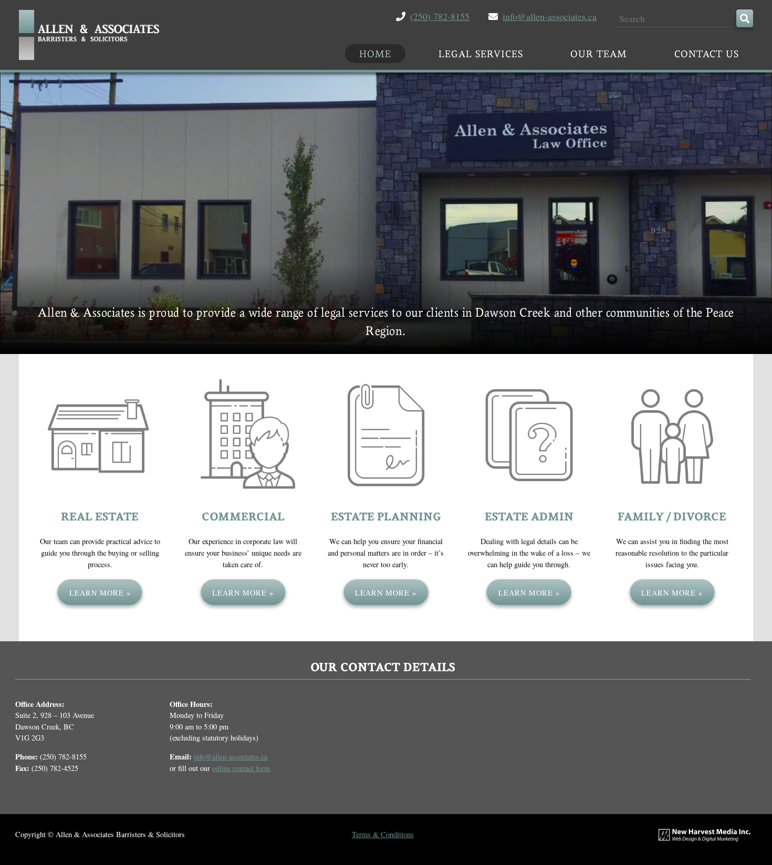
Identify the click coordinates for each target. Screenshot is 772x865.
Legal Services (481, 53)
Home (375, 53)
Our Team (598, 53)
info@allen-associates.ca (550, 16)
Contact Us (706, 53)
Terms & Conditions (383, 834)
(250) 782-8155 (440, 16)
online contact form (241, 768)
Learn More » (100, 593)
